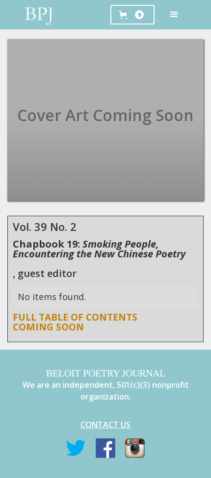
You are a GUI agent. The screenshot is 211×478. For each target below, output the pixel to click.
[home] (39, 14)
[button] (174, 14)
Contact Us (105, 424)
